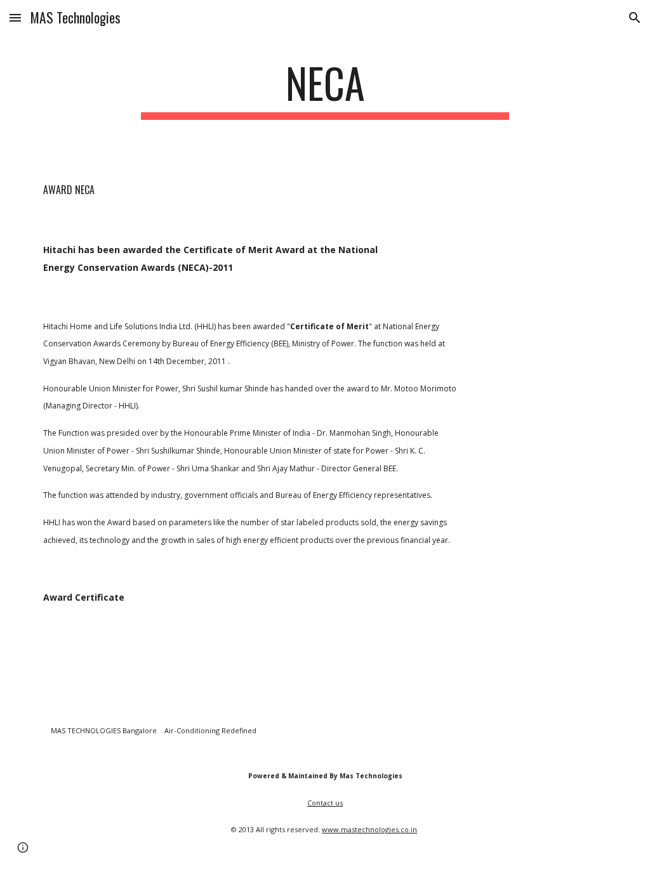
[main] (325, 89)
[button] (15, 17)
